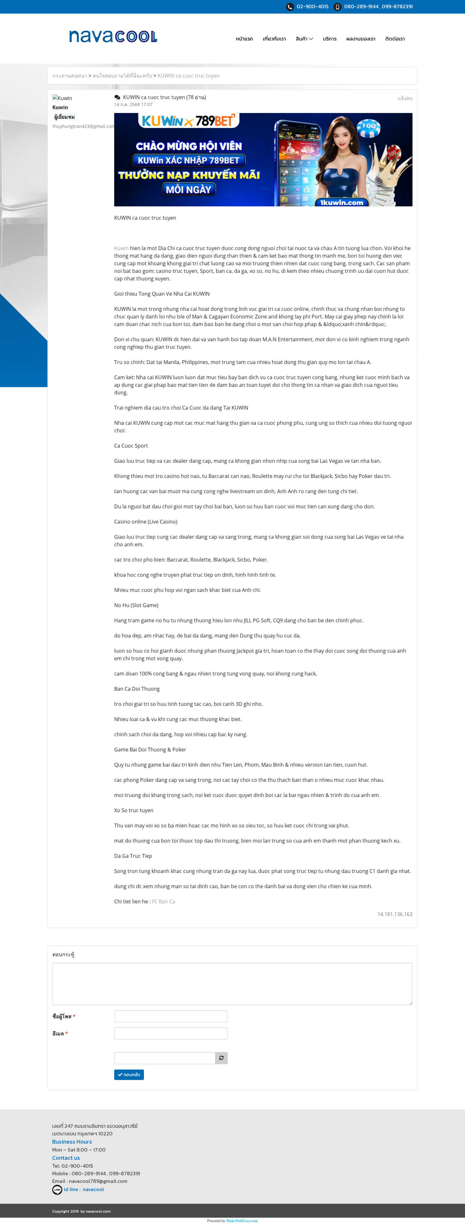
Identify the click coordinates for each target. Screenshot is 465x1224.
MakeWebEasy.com (242, 1221)
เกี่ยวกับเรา (274, 38)
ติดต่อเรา (395, 38)
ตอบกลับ (131, 1074)
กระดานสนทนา (70, 75)
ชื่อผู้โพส (64, 1016)
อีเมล (60, 1033)
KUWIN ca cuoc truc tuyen (189, 75)
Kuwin (121, 248)
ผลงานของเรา (360, 38)
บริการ (330, 38)
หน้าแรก (244, 38)
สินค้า (302, 38)
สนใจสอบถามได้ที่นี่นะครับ (122, 75)
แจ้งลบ (405, 98)
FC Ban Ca (163, 901)
